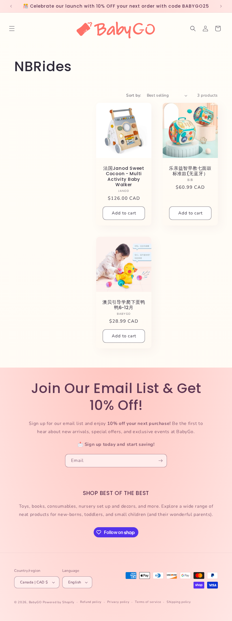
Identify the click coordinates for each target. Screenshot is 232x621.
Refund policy (91, 602)
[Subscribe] (160, 460)
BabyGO (35, 602)
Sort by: (133, 95)
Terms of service (148, 602)
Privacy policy (118, 602)
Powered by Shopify (59, 602)
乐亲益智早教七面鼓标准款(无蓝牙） (190, 171)
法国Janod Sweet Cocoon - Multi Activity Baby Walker (123, 177)
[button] (12, 28)
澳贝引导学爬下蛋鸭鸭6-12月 (123, 304)
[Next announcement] (221, 6)
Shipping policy (179, 602)
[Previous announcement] (11, 6)
